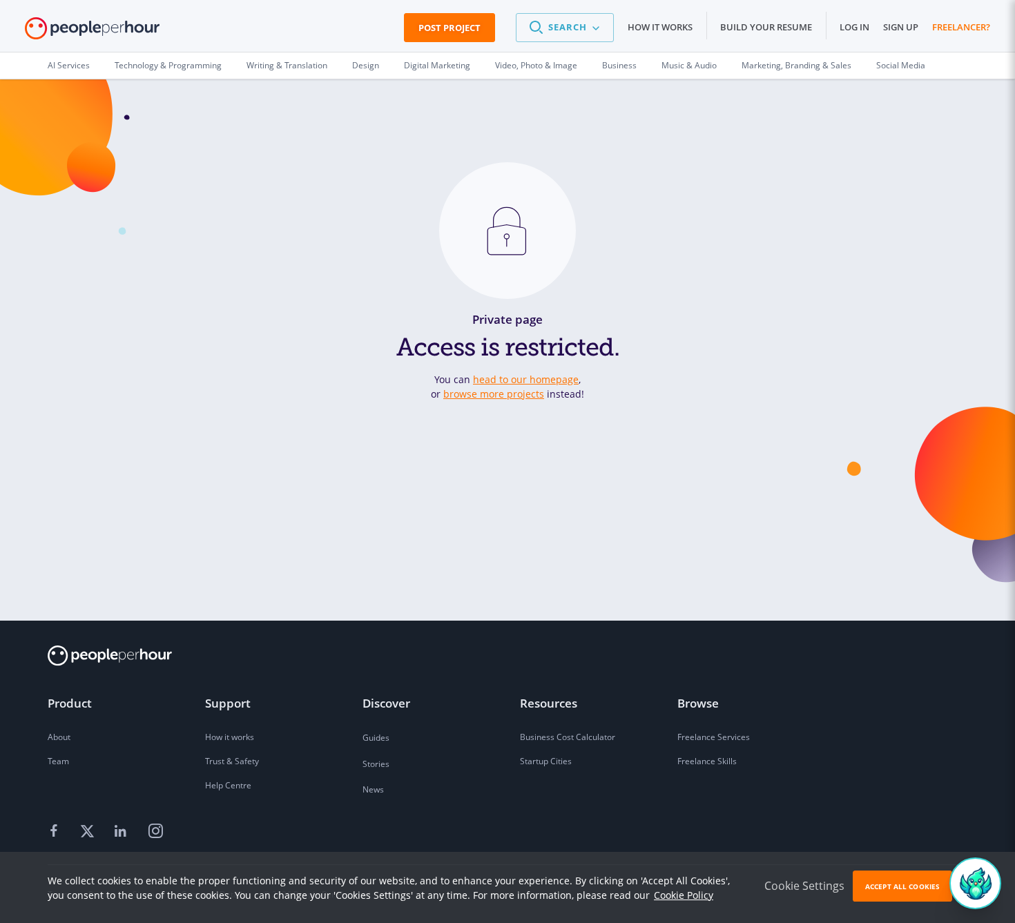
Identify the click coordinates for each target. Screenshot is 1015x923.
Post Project (449, 27)
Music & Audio (689, 65)
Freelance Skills (707, 761)
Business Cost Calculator (567, 737)
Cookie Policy (683, 895)
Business (619, 65)
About (59, 737)
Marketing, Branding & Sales (796, 65)
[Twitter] (89, 831)
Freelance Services (713, 737)
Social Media (900, 65)
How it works (660, 27)
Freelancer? (961, 27)
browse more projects (493, 393)
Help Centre (228, 785)
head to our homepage (526, 379)
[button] (565, 27)
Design (365, 65)
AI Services (69, 65)
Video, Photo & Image (536, 65)
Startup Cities (546, 761)
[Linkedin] (122, 831)
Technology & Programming (168, 65)
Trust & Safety (232, 761)
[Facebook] (55, 831)
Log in (854, 27)
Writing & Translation (286, 65)
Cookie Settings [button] (804, 885)
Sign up (900, 27)
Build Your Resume (766, 27)
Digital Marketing (437, 65)
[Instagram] (155, 831)
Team (58, 761)
